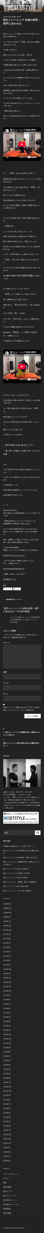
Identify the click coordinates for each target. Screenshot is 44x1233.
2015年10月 (7, 969)
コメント (6, 642)
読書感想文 (7, 1209)
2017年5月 (7, 952)
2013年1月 (7, 1082)
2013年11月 (7, 1039)
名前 (5, 672)
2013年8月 (7, 1052)
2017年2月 (7, 965)
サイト (5, 694)
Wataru (18, 16)
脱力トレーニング (17, 599)
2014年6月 (7, 1008)
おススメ (6, 1178)
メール (6, 683)
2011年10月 (7, 1143)
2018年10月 (7, 912)
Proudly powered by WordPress (14, 1228)
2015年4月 (7, 973)
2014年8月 (7, 1000)
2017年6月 (7, 947)
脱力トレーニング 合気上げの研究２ (16, 869)
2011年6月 (6, 1161)
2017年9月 (7, 934)
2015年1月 (7, 978)
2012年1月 (7, 1130)
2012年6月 (7, 1108)
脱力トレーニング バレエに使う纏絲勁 (17, 891)
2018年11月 (7, 908)
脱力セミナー (8, 1191)
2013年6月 (7, 1060)
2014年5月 (7, 1013)
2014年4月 (7, 1017)
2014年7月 (7, 1004)
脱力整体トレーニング (11, 1204)
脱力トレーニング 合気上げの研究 (15, 877)
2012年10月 (7, 1091)
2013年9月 (7, 1047)
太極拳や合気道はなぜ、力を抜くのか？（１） (20, 846)
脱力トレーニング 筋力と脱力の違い (16, 886)
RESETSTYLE (10, 179)
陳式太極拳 (7, 1213)
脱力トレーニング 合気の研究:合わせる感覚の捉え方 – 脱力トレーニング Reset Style (25, 619)
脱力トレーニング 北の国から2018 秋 (16, 873)
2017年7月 (7, 943)
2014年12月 (7, 982)
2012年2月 (7, 1126)
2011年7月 (6, 1156)
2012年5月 (7, 1113)
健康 (4, 1183)
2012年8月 (7, 1100)
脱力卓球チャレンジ (10, 1200)
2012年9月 (7, 1095)
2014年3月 (7, 1021)
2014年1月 (7, 1030)
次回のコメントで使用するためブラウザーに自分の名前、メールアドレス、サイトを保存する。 (21, 708)
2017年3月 (7, 960)
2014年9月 (7, 995)
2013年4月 (7, 1069)
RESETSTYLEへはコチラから (14, 555)
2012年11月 (7, 1087)
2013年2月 (7, 1078)
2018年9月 (7, 917)
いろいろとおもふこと (11, 1174)
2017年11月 (7, 926)
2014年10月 (7, 991)
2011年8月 (6, 1152)
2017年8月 (7, 939)
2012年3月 (7, 1121)
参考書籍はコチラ (9, 579)
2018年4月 (7, 921)
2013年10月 (7, 1043)
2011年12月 (7, 1134)
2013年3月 (7, 1074)
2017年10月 (7, 930)
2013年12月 (7, 1034)
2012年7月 (7, 1104)
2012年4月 (7, 1117)
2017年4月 (7, 956)
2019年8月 (7, 904)
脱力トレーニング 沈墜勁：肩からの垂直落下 (20, 882)
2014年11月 (7, 986)
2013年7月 (7, 1056)
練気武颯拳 (9, 599)
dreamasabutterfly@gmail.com (14, 569)
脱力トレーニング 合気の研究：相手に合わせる (20, 857)
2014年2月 (7, 1026)
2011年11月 (7, 1139)
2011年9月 (6, 1147)
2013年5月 (7, 1065)
